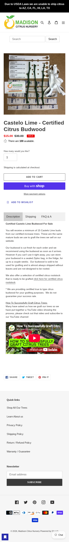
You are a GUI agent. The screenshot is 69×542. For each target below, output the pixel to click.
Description (13, 216)
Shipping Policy (15, 434)
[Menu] (63, 22)
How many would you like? (16, 151)
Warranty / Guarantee (18, 451)
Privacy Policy (14, 425)
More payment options (34, 194)
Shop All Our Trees (17, 407)
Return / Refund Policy (19, 442)
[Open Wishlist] (5, 537)
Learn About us (15, 416)
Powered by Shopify (49, 531)
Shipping (30, 216)
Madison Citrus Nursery (29, 531)
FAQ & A (46, 216)
